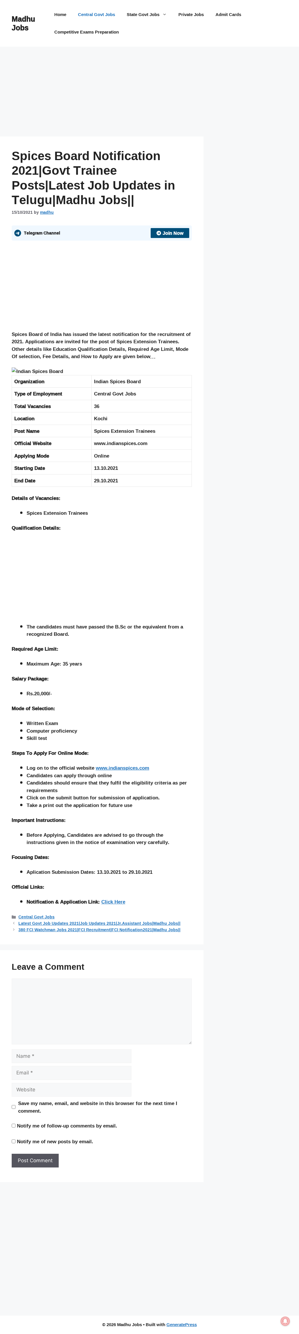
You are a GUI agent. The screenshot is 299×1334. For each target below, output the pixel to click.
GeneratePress (181, 1324)
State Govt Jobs (143, 14)
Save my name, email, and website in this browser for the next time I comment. (97, 1107)
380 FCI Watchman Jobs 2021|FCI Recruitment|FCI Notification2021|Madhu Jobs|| (99, 930)
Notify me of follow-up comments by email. (67, 1125)
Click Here (113, 901)
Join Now (173, 233)
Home (60, 14)
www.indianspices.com (122, 768)
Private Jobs (191, 14)
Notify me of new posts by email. (55, 1141)
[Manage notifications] (285, 1321)
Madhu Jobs (23, 23)
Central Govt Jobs (96, 14)
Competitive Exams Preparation (86, 32)
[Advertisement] (102, 93)
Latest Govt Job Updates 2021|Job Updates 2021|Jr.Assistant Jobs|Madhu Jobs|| (99, 923)
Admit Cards (228, 14)
